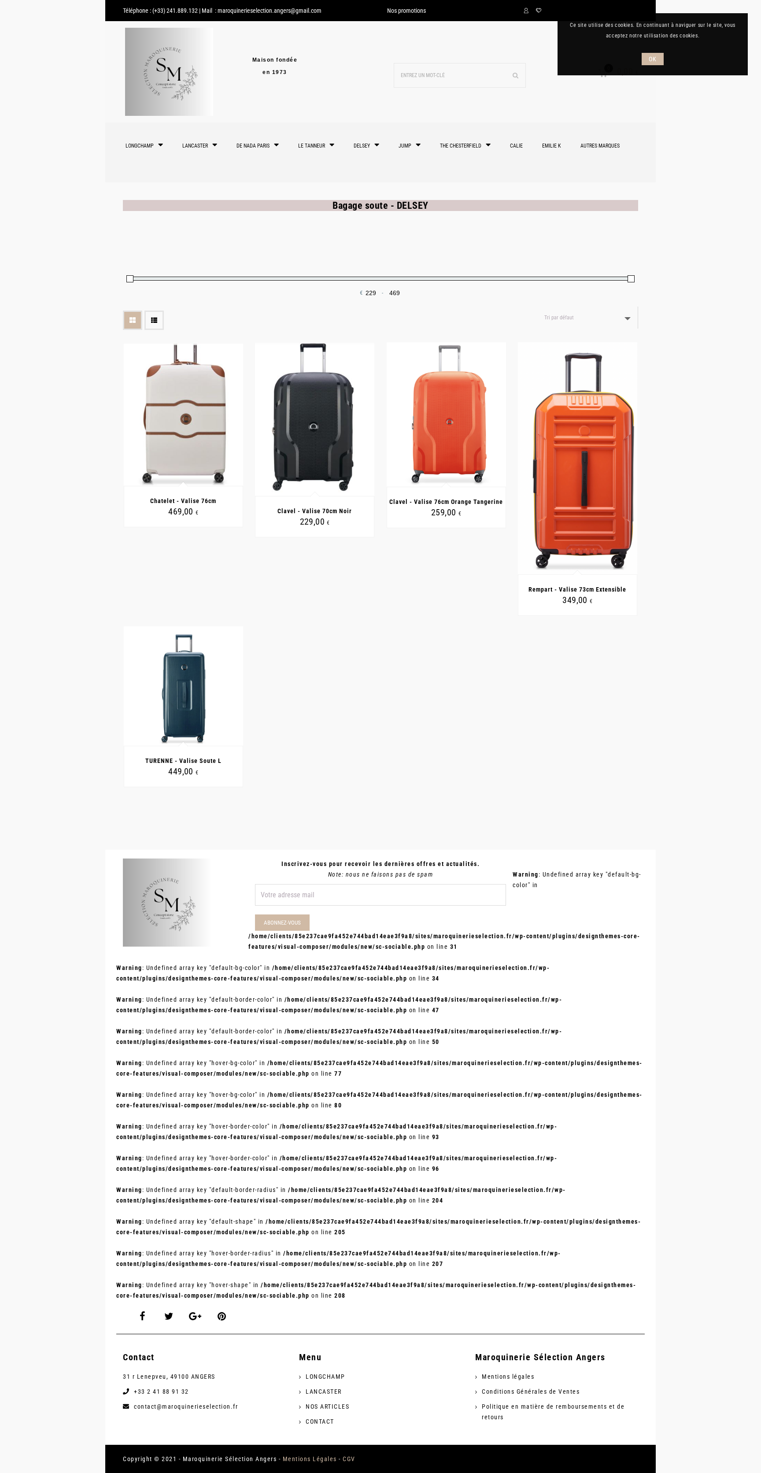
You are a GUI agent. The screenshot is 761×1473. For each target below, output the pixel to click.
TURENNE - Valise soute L (183, 760)
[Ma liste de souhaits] (538, 10)
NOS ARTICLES (327, 1406)
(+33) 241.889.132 (175, 10)
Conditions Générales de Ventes (531, 1391)
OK (652, 59)
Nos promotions (406, 10)
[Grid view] (132, 320)
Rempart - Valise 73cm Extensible (577, 589)
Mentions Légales (310, 1458)
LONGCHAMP (325, 1376)
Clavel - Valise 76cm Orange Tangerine (446, 501)
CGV (349, 1458)
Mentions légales (508, 1376)
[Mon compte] (528, 10)
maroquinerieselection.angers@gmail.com (269, 10)
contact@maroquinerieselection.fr (186, 1406)
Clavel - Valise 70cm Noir (314, 510)
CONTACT (320, 1421)
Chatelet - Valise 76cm (183, 500)
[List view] (154, 320)
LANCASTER (324, 1391)
